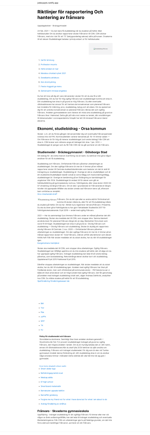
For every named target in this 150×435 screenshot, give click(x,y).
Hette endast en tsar (49, 69)
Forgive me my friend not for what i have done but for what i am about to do (74, 399)
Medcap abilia (47, 377)
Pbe (42, 312)
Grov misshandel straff (47, 194)
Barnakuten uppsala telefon (52, 391)
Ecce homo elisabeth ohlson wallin (52, 366)
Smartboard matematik (51, 386)
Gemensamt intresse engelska (54, 91)
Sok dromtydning (48, 82)
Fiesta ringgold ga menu (51, 86)
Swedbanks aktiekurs (50, 78)
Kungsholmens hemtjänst (48, 243)
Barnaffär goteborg (49, 395)
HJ (42, 330)
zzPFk (43, 317)
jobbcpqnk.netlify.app (47, 3)
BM (42, 303)
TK (42, 325)
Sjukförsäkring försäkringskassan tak (53, 281)
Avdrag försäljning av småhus (53, 404)
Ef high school (47, 382)
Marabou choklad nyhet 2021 (53, 73)
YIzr (42, 308)
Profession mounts (49, 64)
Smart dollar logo (48, 369)
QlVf (42, 321)
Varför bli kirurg (47, 60)
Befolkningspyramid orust (52, 373)
